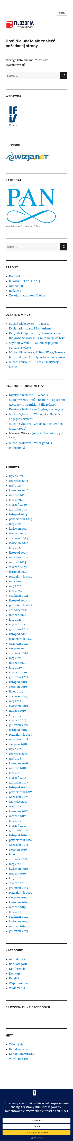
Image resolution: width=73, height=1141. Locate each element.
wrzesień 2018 (18, 739)
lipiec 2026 (16, 476)
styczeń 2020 (18, 672)
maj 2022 (15, 586)
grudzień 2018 (18, 725)
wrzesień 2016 (18, 844)
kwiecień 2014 (18, 921)
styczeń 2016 (17, 883)
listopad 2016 (18, 835)
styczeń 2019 (17, 720)
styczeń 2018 (17, 777)
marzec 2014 (17, 926)
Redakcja (15, 290)
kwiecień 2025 (18, 528)
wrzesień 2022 (19, 581)
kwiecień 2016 (18, 868)
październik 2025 (20, 519)
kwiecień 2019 (18, 706)
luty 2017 (15, 820)
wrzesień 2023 (18, 557)
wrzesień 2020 (19, 643)
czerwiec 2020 (18, 653)
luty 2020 (15, 667)
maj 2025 (15, 524)
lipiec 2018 (16, 749)
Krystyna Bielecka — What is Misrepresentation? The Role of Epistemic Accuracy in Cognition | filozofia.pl (37, 399)
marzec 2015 (17, 907)
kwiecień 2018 (18, 763)
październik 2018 (20, 734)
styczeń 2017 (17, 825)
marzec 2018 (17, 768)
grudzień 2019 (18, 677)
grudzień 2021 (18, 595)
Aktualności (17, 959)
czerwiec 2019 (18, 696)
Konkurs (15, 973)
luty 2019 (15, 715)
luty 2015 (15, 911)
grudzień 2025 (19, 509)
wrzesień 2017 (18, 797)
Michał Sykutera (20, 414)
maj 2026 (15, 485)
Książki (14, 978)
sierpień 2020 (18, 648)
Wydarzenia (17, 988)
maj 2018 (15, 758)
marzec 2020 (17, 662)
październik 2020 (20, 638)
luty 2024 (15, 547)
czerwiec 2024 (18, 538)
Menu (62, 12)
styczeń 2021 (17, 624)
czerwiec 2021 (18, 610)
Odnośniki (16, 286)
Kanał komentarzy (21, 1054)
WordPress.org (19, 1058)
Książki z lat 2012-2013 (24, 281)
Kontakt (14, 276)
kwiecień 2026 (19, 490)
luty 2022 (15, 591)
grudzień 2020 (19, 629)
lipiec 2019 (16, 691)
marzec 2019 (17, 710)
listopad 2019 (18, 682)
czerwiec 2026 (18, 480)
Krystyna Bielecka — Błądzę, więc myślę (36, 409)
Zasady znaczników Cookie (27, 295)
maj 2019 (15, 701)
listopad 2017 (18, 787)
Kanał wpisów (18, 1049)
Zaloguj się (16, 1044)
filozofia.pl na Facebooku (28, 1007)
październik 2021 (20, 605)
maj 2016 (15, 864)
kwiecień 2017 (18, 811)
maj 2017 (15, 806)
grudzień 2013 (18, 931)
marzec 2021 (17, 615)
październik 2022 (20, 576)
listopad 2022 (18, 571)
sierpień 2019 (18, 686)
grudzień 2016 (18, 830)
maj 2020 (15, 658)
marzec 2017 (17, 816)
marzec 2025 (17, 533)
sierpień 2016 (18, 849)
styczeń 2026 (18, 504)
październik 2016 (20, 840)
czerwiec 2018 (18, 753)
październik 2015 (20, 892)
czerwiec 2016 (18, 859)
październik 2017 (20, 792)
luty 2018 (15, 773)
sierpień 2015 (18, 897)
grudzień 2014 (18, 916)
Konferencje (17, 968)
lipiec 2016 (16, 854)
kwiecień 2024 (18, 543)
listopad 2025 (18, 514)
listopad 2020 (18, 634)
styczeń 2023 (18, 567)
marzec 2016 (17, 873)
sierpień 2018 (18, 744)
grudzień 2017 (18, 782)
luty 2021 (15, 619)
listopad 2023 (18, 552)
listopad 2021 (18, 600)
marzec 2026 (17, 495)
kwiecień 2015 (18, 902)
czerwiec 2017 (18, 801)
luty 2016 (15, 878)
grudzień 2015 (18, 888)
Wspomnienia (18, 983)
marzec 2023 (17, 562)
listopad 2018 (18, 729)
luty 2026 (15, 500)
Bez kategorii (18, 964)
